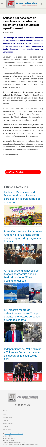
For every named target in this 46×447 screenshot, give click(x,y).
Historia (5, 420)
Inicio (4, 414)
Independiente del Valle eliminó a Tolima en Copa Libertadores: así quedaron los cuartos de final (22, 354)
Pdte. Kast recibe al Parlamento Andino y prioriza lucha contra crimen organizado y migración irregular (23, 236)
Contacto (5, 426)
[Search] (41, 4)
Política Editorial (8, 423)
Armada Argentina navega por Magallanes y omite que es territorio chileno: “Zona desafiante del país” (22, 275)
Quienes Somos (7, 417)
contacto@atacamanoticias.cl (14, 434)
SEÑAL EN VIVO (16, 172)
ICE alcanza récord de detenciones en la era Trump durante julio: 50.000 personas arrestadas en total (22, 314)
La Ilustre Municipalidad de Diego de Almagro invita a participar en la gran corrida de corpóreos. (22, 197)
